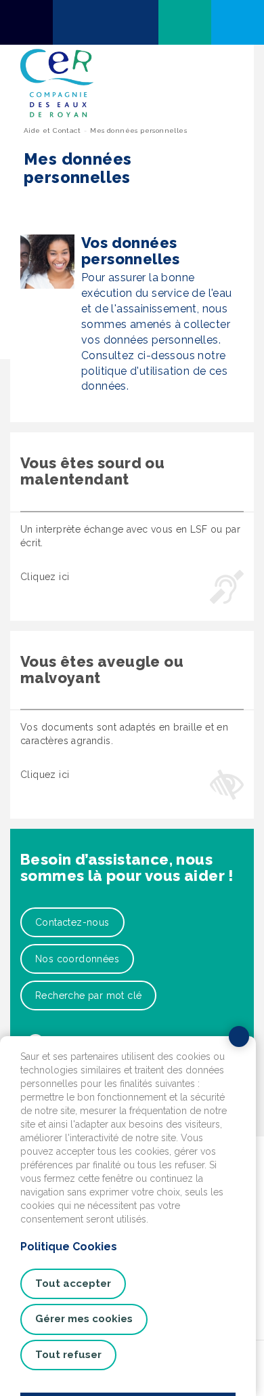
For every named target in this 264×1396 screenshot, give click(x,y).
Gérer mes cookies (84, 1319)
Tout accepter (73, 1283)
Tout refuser (68, 1355)
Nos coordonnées (77, 958)
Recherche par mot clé (88, 995)
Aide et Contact (52, 130)
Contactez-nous (72, 922)
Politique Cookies (68, 1246)
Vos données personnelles (130, 251)
